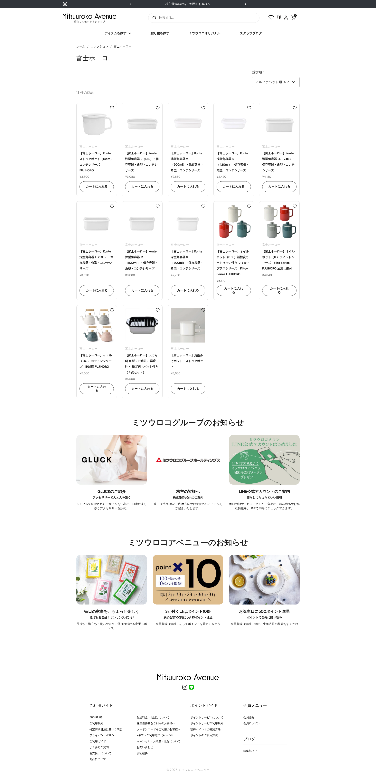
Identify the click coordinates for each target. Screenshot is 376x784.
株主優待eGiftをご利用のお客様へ (187, 3)
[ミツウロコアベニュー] (89, 18)
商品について (97, 759)
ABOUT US (95, 717)
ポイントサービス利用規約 (206, 723)
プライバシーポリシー (103, 735)
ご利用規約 (96, 723)
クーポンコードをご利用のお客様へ (159, 729)
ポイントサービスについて (206, 717)
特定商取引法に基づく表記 (105, 729)
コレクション (99, 46)
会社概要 (142, 753)
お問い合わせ (145, 747)
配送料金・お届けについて (153, 717)
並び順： (258, 72)
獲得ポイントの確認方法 (205, 729)
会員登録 (248, 717)
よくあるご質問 (99, 747)
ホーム (80, 46)
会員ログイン (251, 723)
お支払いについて (100, 753)
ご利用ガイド (97, 741)
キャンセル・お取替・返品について (159, 741)
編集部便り (250, 751)
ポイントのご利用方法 (204, 735)
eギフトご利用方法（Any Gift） (156, 735)
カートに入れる (97, 186)
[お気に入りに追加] (112, 107)
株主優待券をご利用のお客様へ (156, 723)
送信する (153, 18)
